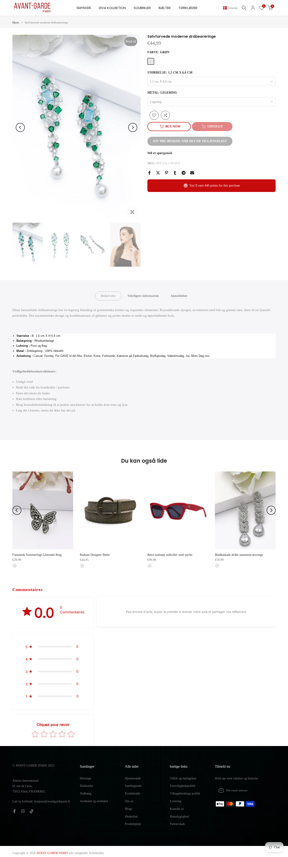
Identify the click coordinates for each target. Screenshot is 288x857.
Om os (129, 801)
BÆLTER (165, 7)
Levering (175, 801)
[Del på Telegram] (184, 173)
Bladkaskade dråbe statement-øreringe (239, 555)
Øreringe (85, 778)
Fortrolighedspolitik (182, 786)
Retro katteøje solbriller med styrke (169, 555)
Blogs (128, 809)
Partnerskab (177, 824)
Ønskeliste (131, 816)
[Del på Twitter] (158, 173)
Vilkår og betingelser (183, 778)
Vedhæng (85, 793)
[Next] (132, 127)
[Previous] (20, 127)
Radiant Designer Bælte (95, 555)
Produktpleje (133, 824)
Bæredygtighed (179, 816)
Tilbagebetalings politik (185, 793)
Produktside (132, 793)
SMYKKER (83, 7)
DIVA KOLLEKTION (112, 7)
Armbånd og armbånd (94, 801)
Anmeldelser (179, 295)
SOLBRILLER (142, 7)
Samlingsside (133, 786)
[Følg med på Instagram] (23, 811)
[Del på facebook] (149, 173)
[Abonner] (267, 790)
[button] (231, 8)
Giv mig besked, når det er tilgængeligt (190, 141)
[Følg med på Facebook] (14, 811)
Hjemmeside (133, 778)
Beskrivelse (108, 295)
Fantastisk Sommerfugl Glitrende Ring (37, 555)
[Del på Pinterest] (166, 173)
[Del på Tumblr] (175, 173)
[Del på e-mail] (192, 173)
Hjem (15, 22)
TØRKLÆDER (187, 7)
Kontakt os (177, 809)
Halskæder (86, 786)
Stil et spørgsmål (159, 153)
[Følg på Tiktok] (31, 811)
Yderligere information (143, 295)
